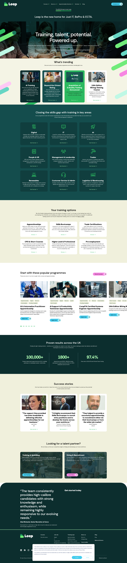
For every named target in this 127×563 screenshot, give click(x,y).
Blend (105, 558)
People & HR (57, 541)
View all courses (99, 274)
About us (83, 537)
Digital (55, 537)
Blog (83, 4)
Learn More (71, 475)
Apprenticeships (71, 537)
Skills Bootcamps (71, 539)
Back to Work (81, 216)
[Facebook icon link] (25, 550)
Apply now (24, 318)
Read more (74, 100)
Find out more (51, 100)
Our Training (27, 475)
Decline (87, 557)
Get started (30, 100)
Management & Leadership (60, 542)
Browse (33, 234)
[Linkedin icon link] (21, 550)
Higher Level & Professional (74, 542)
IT (54, 539)
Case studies (84, 542)
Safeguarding (84, 539)
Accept (76, 557)
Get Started (33, 142)
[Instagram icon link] (28, 550)
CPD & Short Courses (72, 541)
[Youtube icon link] (32, 550)
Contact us (116, 4)
